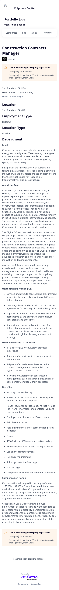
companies (11, 32)
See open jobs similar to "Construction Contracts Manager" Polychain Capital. (31, 76)
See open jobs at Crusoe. (20, 71)
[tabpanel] (29, 336)
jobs (24, 32)
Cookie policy (36, 584)
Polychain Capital (24, 8)
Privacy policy (23, 584)
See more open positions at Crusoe (29, 559)
